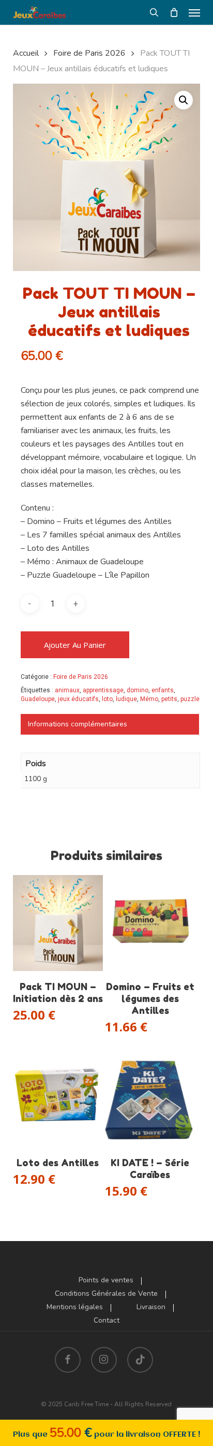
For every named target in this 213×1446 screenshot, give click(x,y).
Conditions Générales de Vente (106, 1294)
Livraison (150, 1307)
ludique (126, 699)
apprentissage (103, 690)
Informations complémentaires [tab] (77, 724)
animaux (67, 690)
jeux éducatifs (78, 699)
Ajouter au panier (75, 645)
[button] (194, 12)
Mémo (149, 699)
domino (137, 690)
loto (107, 699)
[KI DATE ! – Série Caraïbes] (150, 1099)
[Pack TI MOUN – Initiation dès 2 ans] (58, 923)
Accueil (26, 53)
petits (169, 699)
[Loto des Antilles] (58, 1099)
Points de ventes (106, 1280)
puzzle (190, 699)
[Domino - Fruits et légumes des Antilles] (150, 923)
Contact (106, 1320)
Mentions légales (75, 1307)
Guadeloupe (38, 699)
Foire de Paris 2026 (89, 53)
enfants (162, 690)
